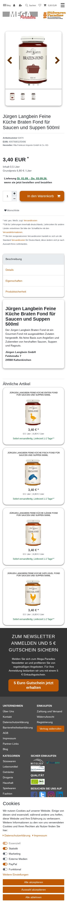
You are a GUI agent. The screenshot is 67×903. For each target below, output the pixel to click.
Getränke (8, 772)
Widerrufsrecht (45, 716)
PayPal (13, 864)
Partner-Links (11, 743)
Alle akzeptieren (33, 882)
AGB (5, 732)
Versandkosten (30, 220)
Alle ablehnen (33, 897)
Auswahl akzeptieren (33, 889)
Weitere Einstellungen (15, 874)
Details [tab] (10, 269)
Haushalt (8, 782)
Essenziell (14, 843)
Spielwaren (9, 788)
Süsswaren (9, 761)
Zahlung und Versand (49, 711)
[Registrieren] (21, 5)
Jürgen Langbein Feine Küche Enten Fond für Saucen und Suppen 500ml (33, 393)
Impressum (9, 738)
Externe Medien (18, 858)
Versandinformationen (12, 232)
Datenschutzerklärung (16, 722)
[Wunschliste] (39, 5)
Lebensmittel (10, 766)
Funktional (15, 869)
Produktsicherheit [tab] (16, 291)
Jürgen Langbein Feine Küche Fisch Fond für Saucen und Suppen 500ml (33, 454)
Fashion (7, 793)
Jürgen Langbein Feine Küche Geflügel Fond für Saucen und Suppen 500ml (33, 574)
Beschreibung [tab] (14, 259)
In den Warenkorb (40, 196)
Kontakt (7, 716)
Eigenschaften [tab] (14, 280)
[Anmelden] (14, 5)
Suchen (32, 5)
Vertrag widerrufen (50, 728)
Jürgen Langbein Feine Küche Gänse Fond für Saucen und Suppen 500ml (33, 514)
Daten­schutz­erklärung (17, 835)
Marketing (14, 853)
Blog (8, 5)
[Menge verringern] (14, 198)
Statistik (13, 848)
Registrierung (45, 722)
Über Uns (8, 711)
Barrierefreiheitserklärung (18, 727)
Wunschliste (13, 210)
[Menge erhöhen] (14, 193)
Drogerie (8, 777)
